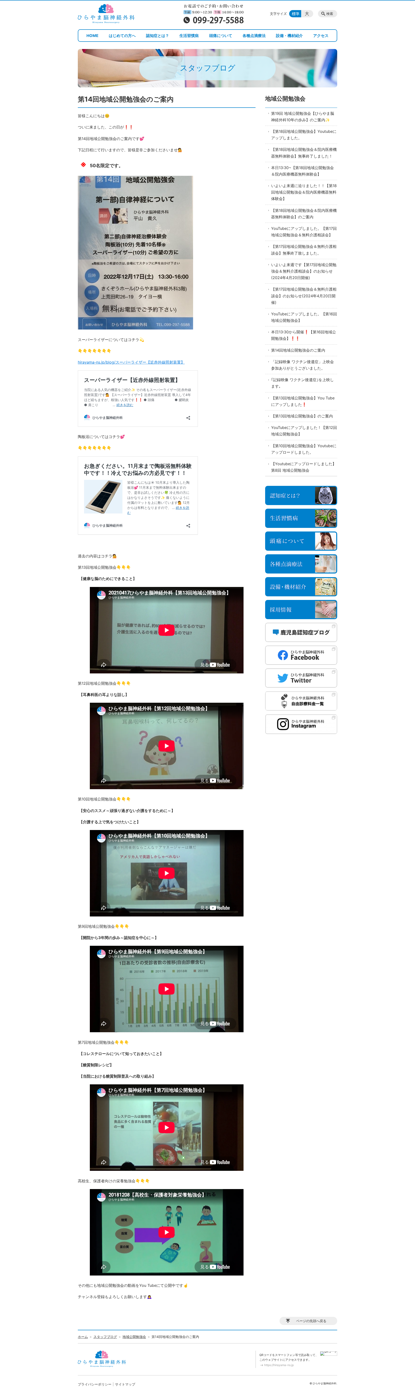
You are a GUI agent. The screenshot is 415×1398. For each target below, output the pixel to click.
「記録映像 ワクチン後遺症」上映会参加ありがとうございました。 (302, 365)
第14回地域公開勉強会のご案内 (298, 350)
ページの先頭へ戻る (311, 1321)
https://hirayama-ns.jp (279, 1365)
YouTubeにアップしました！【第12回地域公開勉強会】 (304, 430)
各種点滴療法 (254, 35)
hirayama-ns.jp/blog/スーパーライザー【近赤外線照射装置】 (131, 362)
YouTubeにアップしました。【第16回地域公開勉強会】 (304, 317)
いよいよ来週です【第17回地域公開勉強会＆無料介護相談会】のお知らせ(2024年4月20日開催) (303, 271)
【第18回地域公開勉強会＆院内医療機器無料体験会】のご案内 (304, 213)
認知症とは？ (157, 35)
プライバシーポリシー (94, 1384)
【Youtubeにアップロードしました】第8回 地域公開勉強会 (303, 467)
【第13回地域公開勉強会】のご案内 (302, 416)
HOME (92, 35)
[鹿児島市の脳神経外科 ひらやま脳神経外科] (106, 13)
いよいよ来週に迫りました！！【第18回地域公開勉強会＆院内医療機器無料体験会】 (304, 192)
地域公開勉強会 (285, 98)
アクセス (321, 35)
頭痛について (220, 35)
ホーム (83, 1337)
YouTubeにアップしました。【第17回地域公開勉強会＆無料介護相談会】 (304, 231)
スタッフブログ (105, 1337)
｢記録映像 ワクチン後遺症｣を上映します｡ (302, 383)
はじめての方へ (122, 35)
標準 (295, 13)
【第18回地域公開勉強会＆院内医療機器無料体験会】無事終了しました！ (304, 152)
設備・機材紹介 (289, 35)
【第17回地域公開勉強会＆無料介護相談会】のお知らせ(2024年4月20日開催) (303, 296)
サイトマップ (125, 1384)
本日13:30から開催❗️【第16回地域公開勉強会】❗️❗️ (303, 335)
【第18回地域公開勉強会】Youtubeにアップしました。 (303, 134)
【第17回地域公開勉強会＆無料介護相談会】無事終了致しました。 (303, 249)
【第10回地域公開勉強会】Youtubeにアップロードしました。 (303, 449)
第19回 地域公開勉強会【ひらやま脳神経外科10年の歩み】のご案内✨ (302, 116)
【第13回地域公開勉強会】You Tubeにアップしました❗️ (303, 401)
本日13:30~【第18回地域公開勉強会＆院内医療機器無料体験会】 (302, 171)
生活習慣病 (189, 35)
